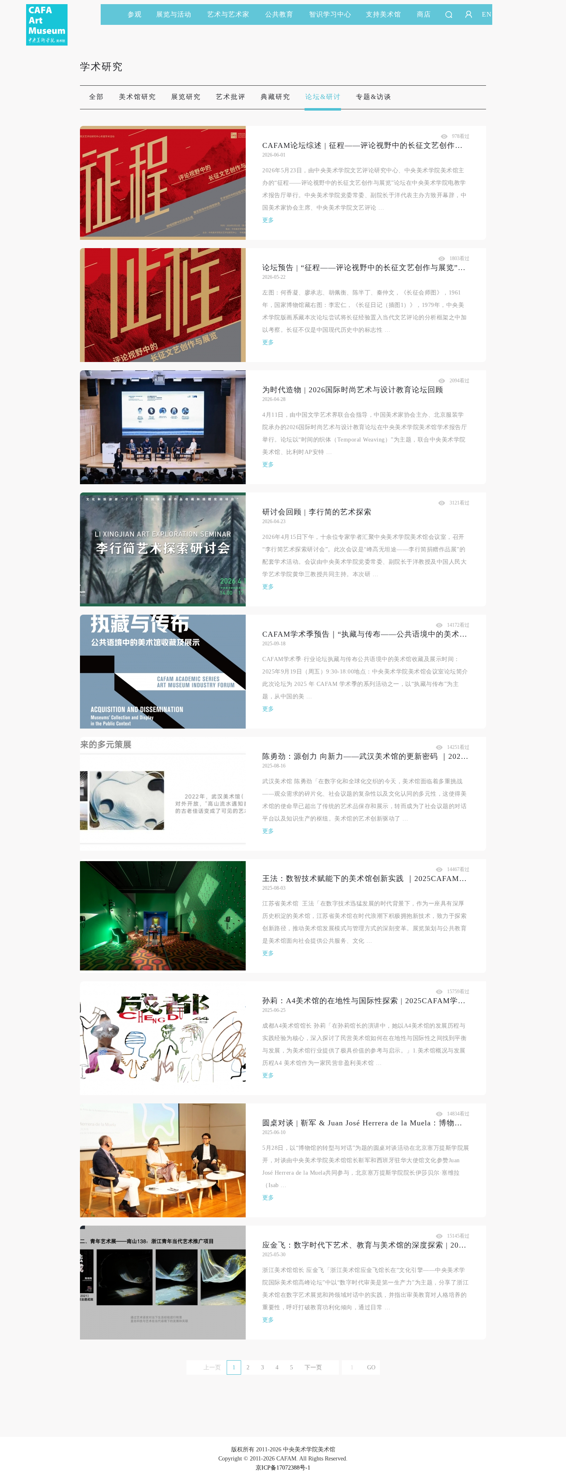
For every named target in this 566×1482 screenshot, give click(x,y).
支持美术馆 (383, 14)
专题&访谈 (374, 96)
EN (487, 14)
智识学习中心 (330, 14)
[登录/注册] (468, 14)
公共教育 (279, 14)
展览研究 (186, 96)
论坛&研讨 (323, 96)
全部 (96, 96)
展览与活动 (173, 14)
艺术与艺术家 (228, 14)
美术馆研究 (137, 96)
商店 (424, 14)
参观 (135, 14)
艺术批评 (231, 96)
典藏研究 (275, 96)
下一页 (313, 1367)
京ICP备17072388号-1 (283, 1468)
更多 (268, 220)
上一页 (212, 1367)
